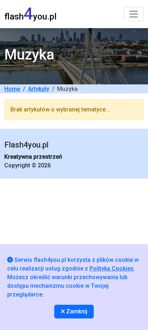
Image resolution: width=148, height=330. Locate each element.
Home (12, 88)
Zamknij (76, 311)
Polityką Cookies (111, 268)
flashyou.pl (30, 13)
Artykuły (38, 88)
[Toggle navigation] (134, 14)
